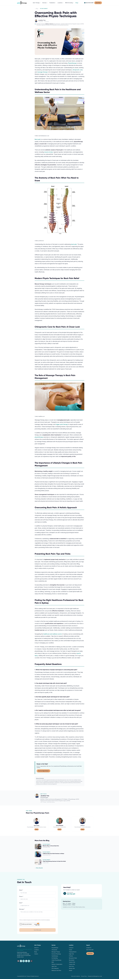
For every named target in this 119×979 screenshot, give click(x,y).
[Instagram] (23, 961)
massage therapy (42, 72)
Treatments (52, 2)
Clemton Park (72, 962)
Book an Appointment (43, 770)
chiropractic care (77, 70)
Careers (36, 953)
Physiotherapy (72, 63)
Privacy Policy (84, 976)
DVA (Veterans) (55, 968)
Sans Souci (71, 966)
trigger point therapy (62, 424)
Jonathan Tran (42, 20)
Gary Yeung (36, 825)
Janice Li (82, 825)
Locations (60, 2)
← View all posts (39, 867)
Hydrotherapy (55, 956)
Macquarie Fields (73, 958)
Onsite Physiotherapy (56, 960)
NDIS (53, 962)
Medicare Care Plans (56, 970)
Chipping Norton (72, 951)
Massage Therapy (56, 951)
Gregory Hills (72, 964)
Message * (22, 909)
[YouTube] (29, 961)
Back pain (37, 139)
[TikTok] (31, 961)
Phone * (21, 896)
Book (36, 829)
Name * (21, 890)
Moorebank (71, 960)
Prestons (71, 956)
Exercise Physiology (56, 953)
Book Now (98, 2)
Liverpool (71, 947)
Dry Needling (55, 958)
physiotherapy (39, 437)
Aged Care (54, 966)
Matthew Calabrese (49, 23)
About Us (36, 947)
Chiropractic (54, 949)
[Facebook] (18, 961)
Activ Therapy (36, 2)
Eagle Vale (71, 953)
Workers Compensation (57, 964)
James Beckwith (59, 825)
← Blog (36, 8)
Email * (21, 902)
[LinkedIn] (26, 961)
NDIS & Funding (69, 2)
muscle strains (48, 152)
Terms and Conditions (75, 976)
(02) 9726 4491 (89, 2)
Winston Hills (72, 968)
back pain (74, 244)
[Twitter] (21, 961)
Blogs (77, 2)
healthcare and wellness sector (52, 634)
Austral (70, 970)
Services (44, 2)
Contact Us (88, 947)
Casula (70, 949)
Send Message (37, 930)
